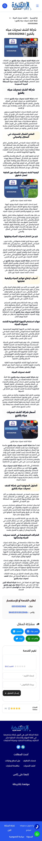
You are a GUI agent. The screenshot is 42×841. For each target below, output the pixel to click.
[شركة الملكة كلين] (22, 5)
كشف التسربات (29, 766)
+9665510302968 (19, 612)
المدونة (29, 837)
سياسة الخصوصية (16, 837)
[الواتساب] (37, 834)
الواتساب (15, 587)
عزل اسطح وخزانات (12, 761)
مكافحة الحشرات (12, 766)
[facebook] (23, 747)
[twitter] (18, 747)
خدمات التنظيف (29, 761)
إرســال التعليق (13, 693)
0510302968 (19, 606)
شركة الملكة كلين (9, 583)
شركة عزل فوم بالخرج (12, 585)
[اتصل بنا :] (37, 826)
